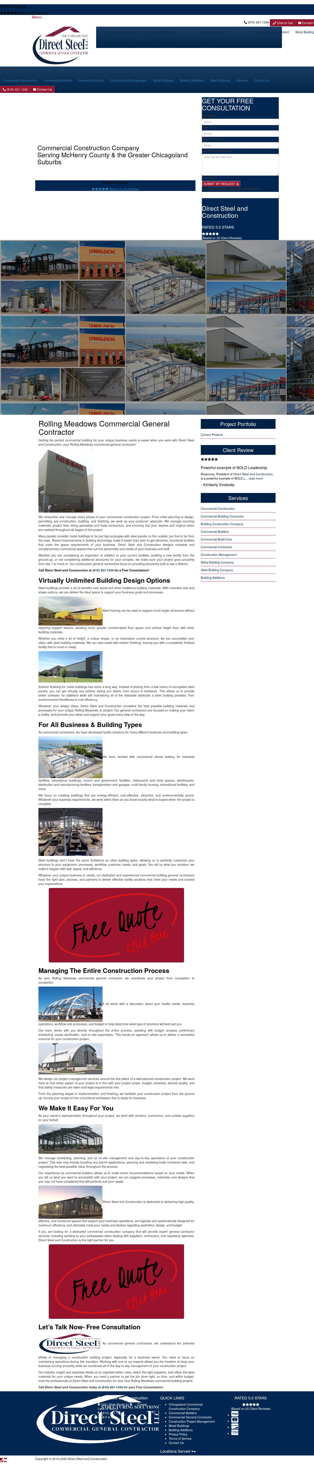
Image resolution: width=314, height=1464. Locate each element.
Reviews (168, 42)
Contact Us (208, 42)
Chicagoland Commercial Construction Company (186, 1406)
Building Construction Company (222, 524)
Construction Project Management (192, 1421)
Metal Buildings (163, 80)
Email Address (213, 139)
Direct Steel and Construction (253, 474)
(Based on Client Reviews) (222, 238)
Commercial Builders (161, 32)
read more (256, 478)
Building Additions (118, 42)
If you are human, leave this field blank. (230, 188)
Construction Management (271, 32)
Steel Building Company (217, 570)
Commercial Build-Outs (216, 539)
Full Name (210, 115)
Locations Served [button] (175, 1451)
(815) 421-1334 (258, 22)
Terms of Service (180, 1438)
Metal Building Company (217, 562)
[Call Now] (1, 1460)
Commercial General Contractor (190, 1417)
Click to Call (284, 23)
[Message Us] (5, 1460)
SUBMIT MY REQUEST (220, 184)
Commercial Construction (123, 32)
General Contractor (214, 32)
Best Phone (211, 127)
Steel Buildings (146, 42)
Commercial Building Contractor (222, 516)
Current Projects (212, 434)
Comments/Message (217, 151)
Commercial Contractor (216, 547)
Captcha (208, 178)
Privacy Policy (178, 1434)
